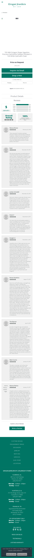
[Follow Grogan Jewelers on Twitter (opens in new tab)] (18, 530)
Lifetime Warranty (17, 542)
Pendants (5, 12)
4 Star (14, 106)
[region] (17, 33)
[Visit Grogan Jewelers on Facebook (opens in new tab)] (13, 530)
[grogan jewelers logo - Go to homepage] (17, 5)
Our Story (17, 460)
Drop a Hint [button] (17, 75)
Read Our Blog (17, 534)
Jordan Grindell (14, 192)
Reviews (17, 100)
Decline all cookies (11, 554)
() (29, 104)
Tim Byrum (13, 321)
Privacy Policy (23, 548)
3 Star (14, 107)
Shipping (9, 82)
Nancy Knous (14, 128)
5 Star (14, 104)
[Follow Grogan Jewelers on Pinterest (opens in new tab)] (15, 530)
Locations (17, 463)
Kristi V (12, 215)
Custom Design (17, 441)
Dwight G (12, 238)
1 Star (14, 111)
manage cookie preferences (15, 550)
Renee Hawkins (14, 278)
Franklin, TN (17, 506)
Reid (11, 148)
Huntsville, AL (17, 491)
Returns (25, 82)
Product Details (17, 96)
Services (17, 457)
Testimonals (17, 538)
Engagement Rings (17, 444)
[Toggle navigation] (2, 2)
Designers (17, 447)
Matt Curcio (13, 360)
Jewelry (17, 451)
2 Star (14, 109)
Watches (17, 454)
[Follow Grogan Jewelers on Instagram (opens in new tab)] (20, 530)
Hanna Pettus (14, 386)
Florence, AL (17, 475)
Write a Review (17, 428)
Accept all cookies (22, 554)
